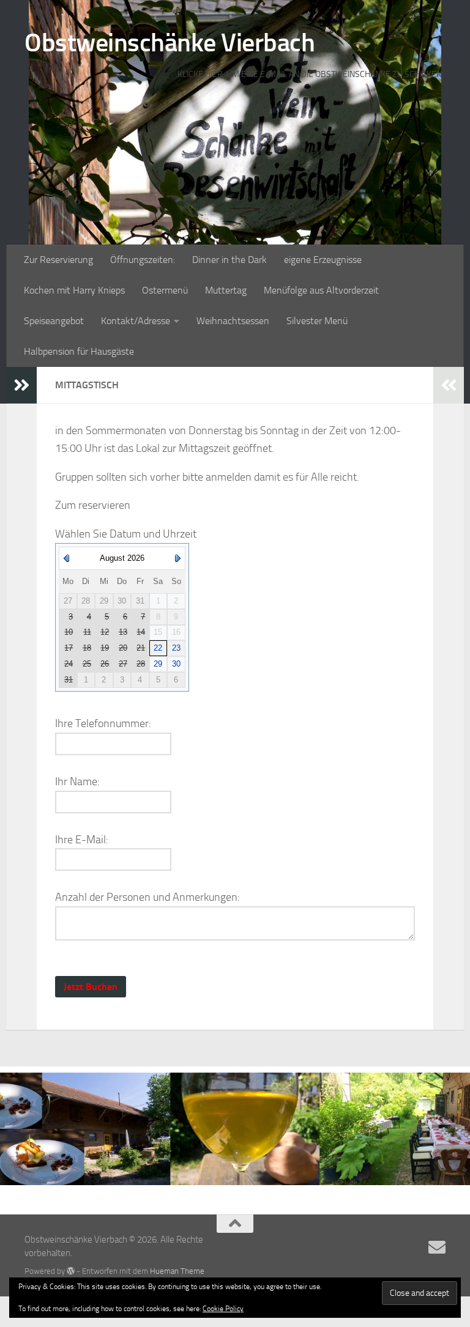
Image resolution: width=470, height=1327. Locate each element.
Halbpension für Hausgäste (79, 351)
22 (158, 647)
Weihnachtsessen (232, 321)
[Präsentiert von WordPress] (71, 1271)
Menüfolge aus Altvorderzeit (321, 290)
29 (158, 663)
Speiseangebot (54, 321)
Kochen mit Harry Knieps (74, 290)
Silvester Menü (317, 321)
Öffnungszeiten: (142, 259)
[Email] (437, 1247)
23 (176, 647)
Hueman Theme (177, 1271)
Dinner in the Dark (229, 259)
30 (176, 663)
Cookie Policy (223, 1308)
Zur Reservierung (58, 259)
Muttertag (226, 290)
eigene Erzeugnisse (323, 259)
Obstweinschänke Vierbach (169, 43)
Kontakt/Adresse (135, 321)
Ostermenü (165, 290)
